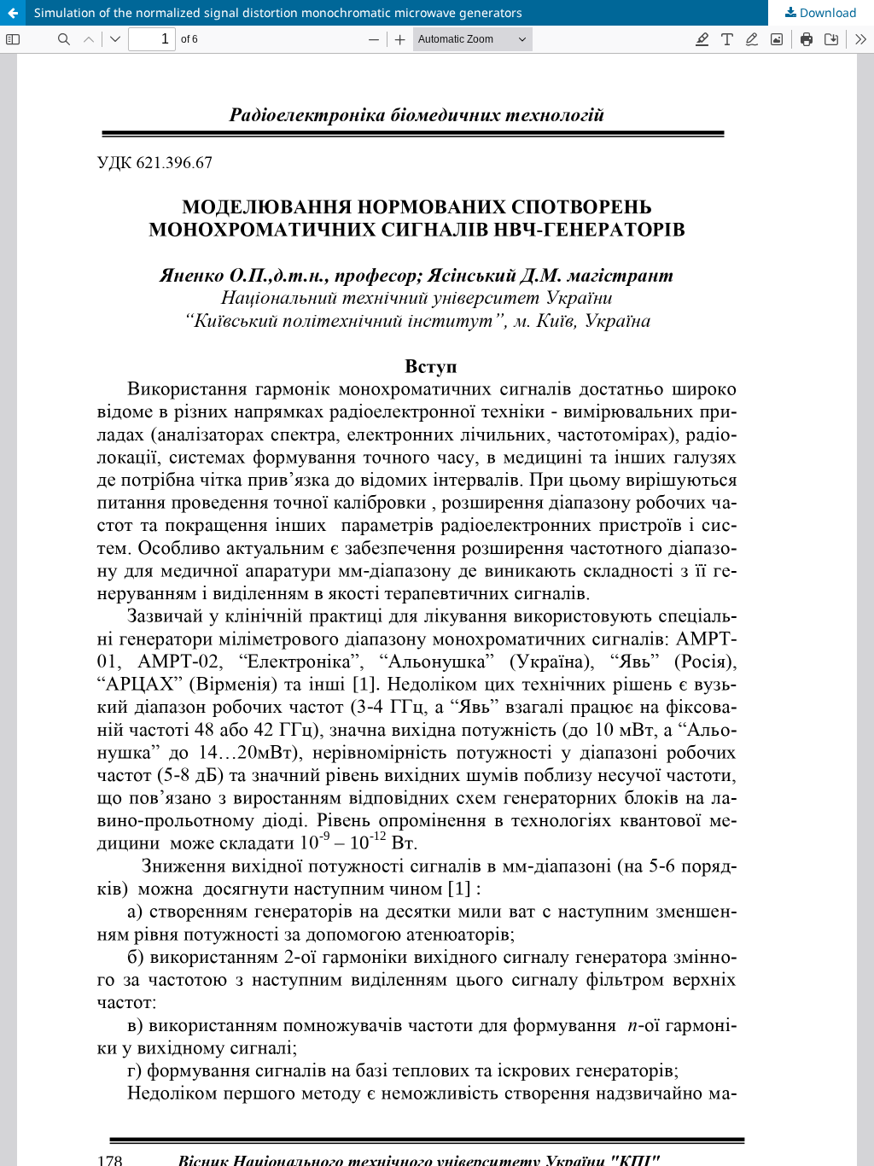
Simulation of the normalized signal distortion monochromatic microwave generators (278, 12)
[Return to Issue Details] (13, 13)
